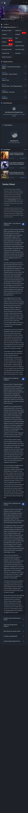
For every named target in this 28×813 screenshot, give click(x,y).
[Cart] (26, 2)
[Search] (23, 2)
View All (25, 149)
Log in (19, 114)
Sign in (9, 142)
